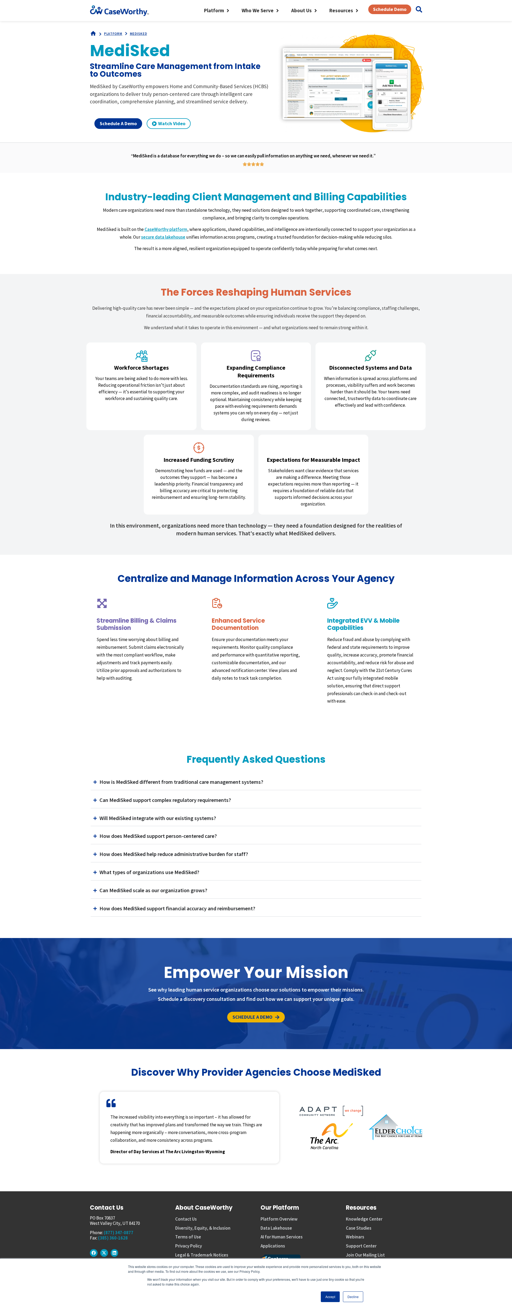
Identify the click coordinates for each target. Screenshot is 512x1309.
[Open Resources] (356, 10)
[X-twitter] (104, 1253)
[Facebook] (94, 1253)
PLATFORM (113, 33)
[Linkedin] (114, 1253)
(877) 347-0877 (118, 1232)
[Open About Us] (315, 10)
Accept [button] (330, 1296)
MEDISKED (138, 33)
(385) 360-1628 (113, 1238)
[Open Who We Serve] (277, 10)
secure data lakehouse (163, 237)
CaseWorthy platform (166, 229)
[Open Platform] (227, 10)
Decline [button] (353, 1296)
